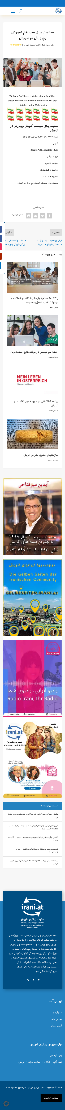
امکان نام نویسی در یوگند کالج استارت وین (34, 352)
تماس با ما (56, 1019)
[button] (6, 1104)
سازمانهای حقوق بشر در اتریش (40, 455)
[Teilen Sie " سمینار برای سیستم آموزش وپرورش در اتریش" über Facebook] (49, 215)
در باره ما (57, 1012)
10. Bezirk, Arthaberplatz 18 (44, 150)
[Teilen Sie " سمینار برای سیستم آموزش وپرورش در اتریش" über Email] (35, 215)
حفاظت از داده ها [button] (51, 1098)
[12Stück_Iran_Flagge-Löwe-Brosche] (32, 120)
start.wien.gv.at (50, 176)
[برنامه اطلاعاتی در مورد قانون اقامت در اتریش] (32, 380)
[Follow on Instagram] (28, 980)
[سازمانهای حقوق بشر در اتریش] (32, 434)
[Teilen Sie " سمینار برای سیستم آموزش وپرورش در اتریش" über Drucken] (28, 215)
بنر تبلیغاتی (56, 1055)
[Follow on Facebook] (39, 980)
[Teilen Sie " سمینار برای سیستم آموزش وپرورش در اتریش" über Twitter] (42, 215)
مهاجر (26, 45)
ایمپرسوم (56, 1025)
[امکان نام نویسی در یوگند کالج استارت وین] (32, 330)
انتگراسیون (35, 45)
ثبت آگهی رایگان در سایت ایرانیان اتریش (40, 1061)
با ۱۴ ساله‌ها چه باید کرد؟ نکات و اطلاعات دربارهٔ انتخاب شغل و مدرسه (34, 300)
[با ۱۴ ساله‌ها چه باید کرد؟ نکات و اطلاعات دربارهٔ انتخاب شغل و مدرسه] (32, 277)
